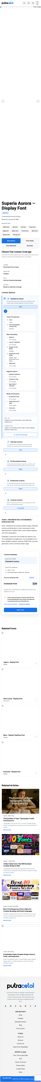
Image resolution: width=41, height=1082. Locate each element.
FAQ (20, 1059)
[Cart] (29, 3)
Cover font (32, 227)
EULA (20, 1072)
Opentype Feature (20, 1022)
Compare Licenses (24, 604)
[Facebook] (5, 1006)
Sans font (34, 231)
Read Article (7, 830)
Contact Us (20, 1043)
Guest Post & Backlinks (20, 1047)
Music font (15, 231)
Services (20, 1040)
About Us (20, 1037)
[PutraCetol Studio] (10, 3)
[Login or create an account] (33, 3)
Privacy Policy (20, 1065)
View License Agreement (10, 604)
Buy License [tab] (11, 241)
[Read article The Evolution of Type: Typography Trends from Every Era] (20, 801)
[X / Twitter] (30, 1006)
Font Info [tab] (30, 245)
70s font (23, 227)
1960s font (6, 227)
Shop (20, 1015)
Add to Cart (20, 610)
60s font (15, 227)
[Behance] (20, 1006)
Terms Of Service (20, 1062)
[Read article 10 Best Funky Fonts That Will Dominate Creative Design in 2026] (20, 846)
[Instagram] (10, 1006)
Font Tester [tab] (30, 241)
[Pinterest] (15, 1006)
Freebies (20, 1018)
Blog (20, 1025)
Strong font (16, 234)
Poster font (25, 231)
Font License (20, 1028)
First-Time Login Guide (20, 1055)
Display (5, 213)
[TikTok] (35, 1006)
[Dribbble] (25, 1006)
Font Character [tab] (11, 245)
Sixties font (6, 234)
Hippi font (6, 231)
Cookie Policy (20, 1069)
